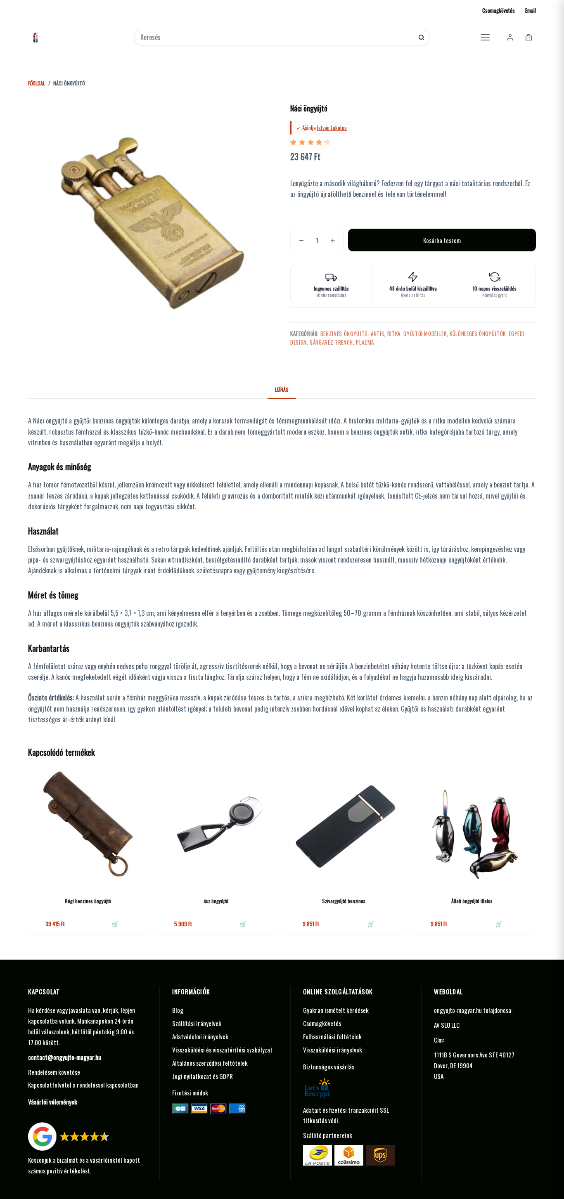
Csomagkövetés (498, 10)
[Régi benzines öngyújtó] (88, 824)
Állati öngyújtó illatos (472, 900)
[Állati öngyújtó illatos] (472, 824)
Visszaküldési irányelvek (332, 1049)
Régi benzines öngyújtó (88, 900)
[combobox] (276, 37)
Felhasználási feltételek (332, 1036)
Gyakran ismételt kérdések (336, 1010)
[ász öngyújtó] (216, 824)
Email (530, 10)
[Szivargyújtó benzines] (344, 824)
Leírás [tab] (282, 389)
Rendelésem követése (54, 1071)
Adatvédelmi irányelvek (200, 1036)
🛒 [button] (115, 924)
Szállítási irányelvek (196, 1023)
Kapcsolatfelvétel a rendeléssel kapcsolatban (83, 1084)
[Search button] (421, 37)
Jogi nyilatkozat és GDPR (202, 1076)
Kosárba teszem (442, 240)
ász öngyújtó (216, 900)
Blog (177, 1010)
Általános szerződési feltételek (210, 1062)
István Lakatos (332, 127)
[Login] (510, 37)
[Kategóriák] (485, 37)
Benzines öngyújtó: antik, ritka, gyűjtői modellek (383, 333)
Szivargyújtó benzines (343, 900)
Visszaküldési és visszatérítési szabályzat (222, 1049)
